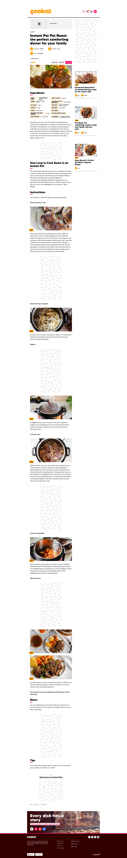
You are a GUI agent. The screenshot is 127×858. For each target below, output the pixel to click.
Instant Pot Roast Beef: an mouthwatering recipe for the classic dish (86, 90)
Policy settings (60, 848)
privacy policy (60, 841)
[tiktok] (31, 829)
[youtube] (40, 829)
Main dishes (43, 804)
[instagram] (36, 829)
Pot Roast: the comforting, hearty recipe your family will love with (86, 126)
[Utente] (91, 11)
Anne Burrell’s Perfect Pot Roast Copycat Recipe (84, 162)
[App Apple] (30, 854)
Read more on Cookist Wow (51, 777)
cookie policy (60, 843)
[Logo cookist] (40, 11)
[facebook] (44, 829)
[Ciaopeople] (96, 854)
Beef (31, 804)
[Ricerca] (83, 11)
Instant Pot (36, 804)
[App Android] (39, 854)
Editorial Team (34, 58)
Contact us (59, 845)
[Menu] (95, 11)
